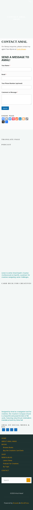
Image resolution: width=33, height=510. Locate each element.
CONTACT (5, 470)
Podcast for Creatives (11, 464)
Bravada (16, 503)
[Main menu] (29, 2)
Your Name (6, 65)
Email (4, 74)
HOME (4, 438)
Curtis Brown (21, 49)
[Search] (28, 480)
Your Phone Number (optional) (12, 83)
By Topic (6, 467)
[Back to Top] (26, 503)
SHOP (4, 454)
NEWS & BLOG (7, 457)
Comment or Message (10, 92)
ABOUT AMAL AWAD (9, 441)
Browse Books (8, 447)
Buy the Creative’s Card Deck (13, 450)
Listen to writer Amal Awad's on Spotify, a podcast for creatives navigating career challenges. (16, 275)
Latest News (7, 460)
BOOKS (4, 444)
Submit (5, 108)
